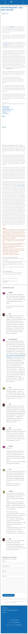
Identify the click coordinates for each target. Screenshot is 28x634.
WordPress (17, 622)
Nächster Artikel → (19, 601)
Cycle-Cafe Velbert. (21, 185)
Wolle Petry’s (9, 68)
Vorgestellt (4, 282)
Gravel (11, 281)
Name (4, 561)
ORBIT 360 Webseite (6, 106)
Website (4, 571)
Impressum (5, 608)
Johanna (7, 43)
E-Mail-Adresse (6, 566)
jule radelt (16, 620)
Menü (2, 2)
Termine (15, 281)
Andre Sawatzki (13, 339)
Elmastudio (19, 625)
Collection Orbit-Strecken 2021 (7, 109)
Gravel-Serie (11, 26)
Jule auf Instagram (5, 113)
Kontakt (4, 612)
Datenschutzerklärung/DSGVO (9, 610)
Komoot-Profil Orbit (5, 107)
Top (14, 629)
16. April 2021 (5, 278)
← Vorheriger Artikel (9, 602)
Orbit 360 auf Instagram (6, 110)
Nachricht (4, 576)
